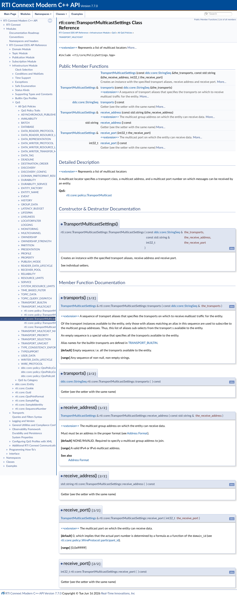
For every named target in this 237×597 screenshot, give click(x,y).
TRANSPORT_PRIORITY (35, 335)
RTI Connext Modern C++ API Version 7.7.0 (33, 593)
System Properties (22, 437)
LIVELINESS (28, 217)
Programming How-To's (22, 449)
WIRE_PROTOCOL (32, 364)
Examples (77, 14)
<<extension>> (68, 47)
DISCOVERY (28, 168)
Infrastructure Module (24, 65)
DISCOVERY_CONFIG (33, 172)
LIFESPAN (27, 213)
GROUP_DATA (29, 204)
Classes (60, 14)
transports (107, 87)
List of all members (227, 20)
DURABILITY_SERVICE (34, 184)
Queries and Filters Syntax (27, 417)
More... (132, 47)
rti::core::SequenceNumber (30, 409)
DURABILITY (28, 180)
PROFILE (26, 253)
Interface (14, 454)
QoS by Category (28, 380)
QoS (17, 102)
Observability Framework (26, 429)
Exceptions (21, 82)
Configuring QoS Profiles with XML (32, 441)
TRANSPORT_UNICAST (34, 343)
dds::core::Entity (24, 384)
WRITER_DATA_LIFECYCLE (36, 360)
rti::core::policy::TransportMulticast (44, 311)
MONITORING (29, 229)
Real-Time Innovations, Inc (118, 593)
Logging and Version (23, 421)
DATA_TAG (27, 155)
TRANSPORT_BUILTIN (34, 302)
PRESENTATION (30, 249)
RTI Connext (13, 25)
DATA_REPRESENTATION (36, 139)
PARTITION (27, 245)
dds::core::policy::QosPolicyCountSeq (42, 372)
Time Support (23, 78)
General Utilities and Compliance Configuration (39, 425)
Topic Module (20, 53)
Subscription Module (24, 61)
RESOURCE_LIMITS (32, 278)
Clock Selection (24, 70)
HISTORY (26, 200)
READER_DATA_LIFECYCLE (37, 266)
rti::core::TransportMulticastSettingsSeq (46, 327)
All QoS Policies (27, 106)
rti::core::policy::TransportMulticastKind (46, 323)
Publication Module (23, 57)
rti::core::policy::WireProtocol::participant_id (90, 540)
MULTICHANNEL (31, 233)
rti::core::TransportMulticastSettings (44, 319)
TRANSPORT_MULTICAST (36, 306)
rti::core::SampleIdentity (29, 405)
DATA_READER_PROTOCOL (37, 131)
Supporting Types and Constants (33, 94)
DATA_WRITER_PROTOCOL (37, 143)
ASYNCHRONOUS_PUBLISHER (39, 114)
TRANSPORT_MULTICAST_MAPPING (42, 331)
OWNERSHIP (29, 237)
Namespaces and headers (23, 41)
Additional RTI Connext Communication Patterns (40, 445)
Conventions (16, 37)
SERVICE (26, 282)
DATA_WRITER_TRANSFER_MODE (41, 151)
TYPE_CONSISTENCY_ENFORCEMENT (43, 347)
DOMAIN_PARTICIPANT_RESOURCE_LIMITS (47, 176)
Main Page (10, 14)
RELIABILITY (28, 274)
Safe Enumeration (25, 86)
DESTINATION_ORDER (34, 163)
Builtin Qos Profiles (26, 98)
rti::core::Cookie (24, 388)
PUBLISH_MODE (31, 262)
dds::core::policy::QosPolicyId (38, 376)
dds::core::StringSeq (158, 72)
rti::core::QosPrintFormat (29, 396)
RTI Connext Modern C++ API (20, 20)
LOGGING (27, 225)
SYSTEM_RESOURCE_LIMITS (38, 286)
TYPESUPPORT (30, 351)
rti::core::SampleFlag (27, 400)
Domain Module (21, 49)
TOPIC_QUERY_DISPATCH (36, 298)
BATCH (25, 123)
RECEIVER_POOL (31, 270)
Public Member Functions (205, 20)
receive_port (109, 132)
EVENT (25, 196)
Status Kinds (22, 90)
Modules (25, 14)
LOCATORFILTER (31, 221)
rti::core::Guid (23, 392)
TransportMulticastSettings (118, 72)
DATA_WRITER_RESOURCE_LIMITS (41, 147)
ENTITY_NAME (30, 192)
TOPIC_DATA (28, 294)
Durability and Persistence (27, 433)
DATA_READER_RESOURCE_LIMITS (42, 135)
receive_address (111, 112)
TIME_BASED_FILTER (33, 290)
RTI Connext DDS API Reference (28, 45)
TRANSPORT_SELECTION (36, 339)
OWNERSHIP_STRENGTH (36, 241)
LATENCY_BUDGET (32, 208)
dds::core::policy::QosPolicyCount (40, 368)
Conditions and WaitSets (29, 74)
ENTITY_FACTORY (32, 188)
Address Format (137, 433)
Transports (18, 413)
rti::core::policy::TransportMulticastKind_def (49, 315)
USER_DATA (28, 355)
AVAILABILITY (29, 119)
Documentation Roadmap (24, 33)
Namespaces (42, 14)
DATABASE (27, 127)
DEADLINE (27, 159)
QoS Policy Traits (30, 110)
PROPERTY (27, 257)
